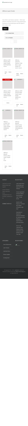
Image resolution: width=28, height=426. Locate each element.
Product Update (6, 254)
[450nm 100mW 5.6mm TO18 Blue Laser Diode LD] (19, 53)
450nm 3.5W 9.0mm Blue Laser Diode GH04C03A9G (7, 93)
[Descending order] (22, 33)
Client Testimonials (7, 244)
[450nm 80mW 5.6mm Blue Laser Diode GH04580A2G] (19, 114)
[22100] (17, 246)
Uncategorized (6, 257)
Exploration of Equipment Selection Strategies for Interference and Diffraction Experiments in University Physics (20, 217)
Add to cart (6, 72)
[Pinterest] (10, 207)
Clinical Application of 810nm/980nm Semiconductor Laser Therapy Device (20, 195)
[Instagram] (8, 207)
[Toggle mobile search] (19, 3)
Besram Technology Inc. (20, 271)
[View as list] (15, 41)
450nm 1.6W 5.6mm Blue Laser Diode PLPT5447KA (7, 62)
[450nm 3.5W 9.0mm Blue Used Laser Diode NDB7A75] (19, 84)
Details (10, 72)
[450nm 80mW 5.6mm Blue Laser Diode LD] (7, 145)
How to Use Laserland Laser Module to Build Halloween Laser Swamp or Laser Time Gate (19, 230)
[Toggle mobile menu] (24, 3)
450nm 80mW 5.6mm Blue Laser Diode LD (7, 156)
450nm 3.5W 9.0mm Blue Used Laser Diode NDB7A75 (18, 94)
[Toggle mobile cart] (14, 5)
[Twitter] (4, 207)
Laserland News (6, 251)
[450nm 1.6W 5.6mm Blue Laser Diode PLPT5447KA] (7, 53)
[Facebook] (2, 207)
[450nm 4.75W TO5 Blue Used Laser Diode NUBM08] (7, 114)
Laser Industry (6, 247)
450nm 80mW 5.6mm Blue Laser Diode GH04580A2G (19, 125)
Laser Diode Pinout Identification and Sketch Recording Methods (20, 186)
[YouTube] (6, 207)
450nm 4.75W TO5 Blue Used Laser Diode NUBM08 (7, 125)
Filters (5, 28)
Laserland (17, 270)
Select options (17, 74)
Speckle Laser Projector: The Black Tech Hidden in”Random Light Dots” (20, 205)
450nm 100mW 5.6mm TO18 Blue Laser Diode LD (18, 63)
